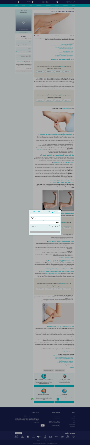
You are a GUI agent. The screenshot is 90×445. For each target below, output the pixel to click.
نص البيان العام (36, 226)
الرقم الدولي (32, 217)
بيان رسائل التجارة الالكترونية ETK (45, 225)
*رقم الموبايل (57, 217)
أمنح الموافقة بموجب (49, 225)
